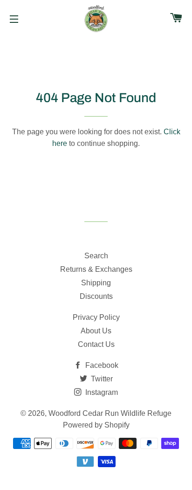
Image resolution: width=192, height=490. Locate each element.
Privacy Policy (96, 317)
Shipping (96, 283)
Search (96, 256)
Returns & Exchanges (96, 269)
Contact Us (96, 344)
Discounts (96, 296)
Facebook (100, 365)
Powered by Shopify (96, 425)
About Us (96, 331)
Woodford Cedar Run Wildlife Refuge (109, 413)
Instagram (100, 392)
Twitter (101, 379)
